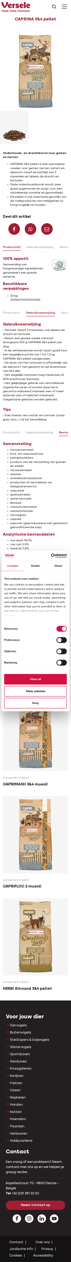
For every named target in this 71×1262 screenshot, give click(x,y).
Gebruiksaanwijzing (40, 247)
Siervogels (18, 1025)
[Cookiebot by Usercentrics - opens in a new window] (51, 555)
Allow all (35, 679)
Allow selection (35, 691)
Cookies (15, 1255)
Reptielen (18, 1097)
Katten (16, 1112)
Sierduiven (18, 1061)
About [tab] (58, 565)
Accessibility (43, 1255)
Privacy (47, 1249)
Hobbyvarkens (21, 1140)
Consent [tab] (12, 565)
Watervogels (20, 1047)
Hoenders (18, 1119)
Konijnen (16, 1076)
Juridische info (21, 1249)
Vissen (15, 1090)
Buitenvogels (20, 1032)
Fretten (16, 1083)
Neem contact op (35, 1205)
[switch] (61, 640)
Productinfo (12, 247)
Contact (16, 1242)
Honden (16, 1104)
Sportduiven (20, 1054)
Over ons (43, 1242)
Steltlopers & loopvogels (29, 1039)
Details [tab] (35, 565)
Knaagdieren (20, 1068)
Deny (35, 703)
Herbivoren (18, 1133)
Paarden (17, 1126)
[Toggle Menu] (64, 7)
